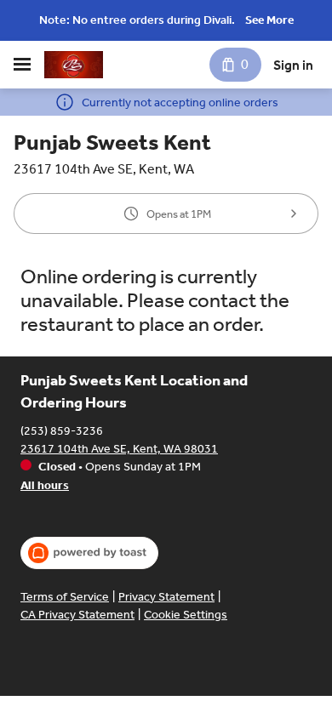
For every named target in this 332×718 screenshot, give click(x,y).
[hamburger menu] (22, 65)
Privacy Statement (166, 597)
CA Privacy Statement (77, 614)
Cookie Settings (185, 614)
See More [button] (269, 20)
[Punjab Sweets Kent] (73, 64)
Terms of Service (64, 597)
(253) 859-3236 (61, 431)
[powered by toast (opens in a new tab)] (89, 553)
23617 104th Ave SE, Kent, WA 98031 (119, 449)
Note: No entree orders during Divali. (137, 20)
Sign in (293, 65)
